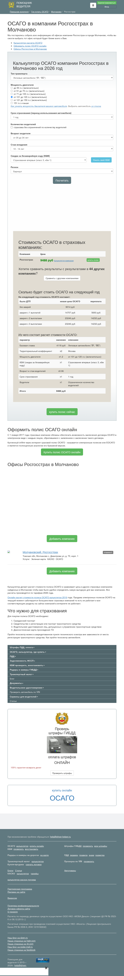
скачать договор (34, 864)
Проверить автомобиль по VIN (25, 691)
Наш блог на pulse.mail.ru (20, 946)
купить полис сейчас (62, 412)
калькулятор (22, 845)
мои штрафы (100, 845)
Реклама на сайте (16, 891)
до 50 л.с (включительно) (26, 87)
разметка (99, 855)
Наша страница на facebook (21, 949)
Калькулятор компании (64, 260)
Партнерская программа (20, 888)
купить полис (93, 260)
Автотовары (70, 870)
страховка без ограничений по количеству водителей (40, 127)
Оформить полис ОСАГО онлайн (30, 45)
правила (83, 855)
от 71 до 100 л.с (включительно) (30, 93)
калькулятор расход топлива (22, 879)
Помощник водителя (24, 4)
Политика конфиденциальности (23, 905)
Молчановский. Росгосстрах (40, 552)
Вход (107, 6)
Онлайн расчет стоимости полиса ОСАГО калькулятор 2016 (37, 597)
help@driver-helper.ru (60, 836)
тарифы (35, 873)
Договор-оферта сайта (19, 908)
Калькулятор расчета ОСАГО (28, 42)
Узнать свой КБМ (101, 159)
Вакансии (12, 897)
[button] (93, 5)
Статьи (13, 700)
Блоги (10, 870)
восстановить (31, 848)
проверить (88, 845)
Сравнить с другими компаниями (62, 278)
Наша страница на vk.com (20, 943)
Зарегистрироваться (107, 2)
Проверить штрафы (62, 773)
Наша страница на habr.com (22, 940)
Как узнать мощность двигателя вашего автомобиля (39, 106)
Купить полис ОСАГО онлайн (62, 452)
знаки (91, 855)
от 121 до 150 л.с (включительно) (30, 99)
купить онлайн (37, 845)
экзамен (74, 855)
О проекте (13, 911)
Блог (12, 678)
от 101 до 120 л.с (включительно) (30, 96)
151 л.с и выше (21, 103)
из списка (96, 106)
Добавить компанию (62, 539)
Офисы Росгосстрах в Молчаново (30, 48)
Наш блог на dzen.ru (18, 937)
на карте (44, 855)
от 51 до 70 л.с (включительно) (29, 90)
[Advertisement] (62, 208)
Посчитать (62, 180)
